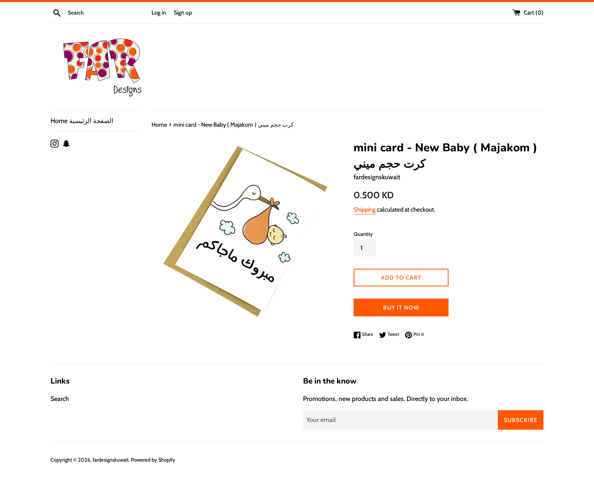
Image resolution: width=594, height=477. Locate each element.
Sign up (183, 12)
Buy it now (401, 307)
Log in (159, 12)
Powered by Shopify (153, 460)
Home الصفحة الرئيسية (82, 121)
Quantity (363, 234)
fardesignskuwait (110, 460)
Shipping (365, 209)
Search (60, 399)
